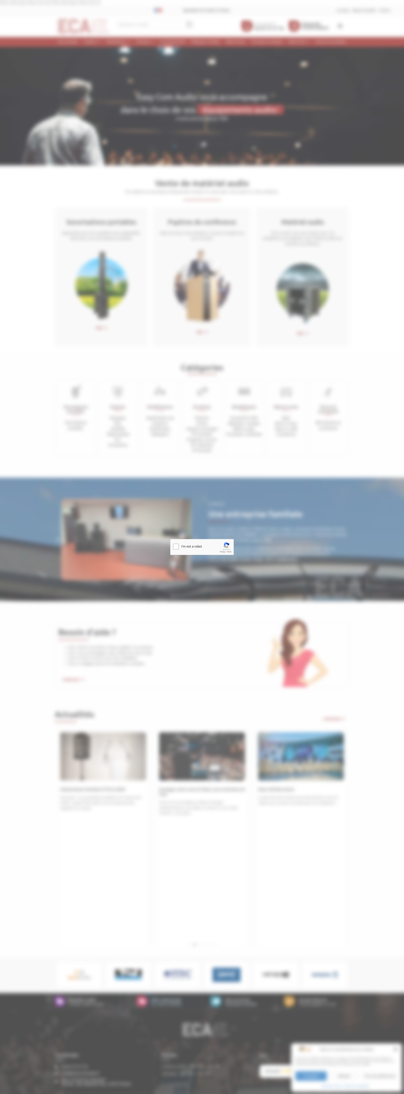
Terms (229, 552)
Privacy (222, 552)
